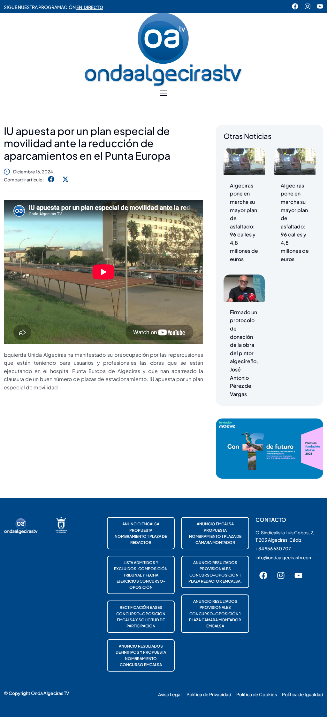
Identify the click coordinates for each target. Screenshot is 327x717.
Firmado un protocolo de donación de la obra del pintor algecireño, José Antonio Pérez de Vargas (244, 353)
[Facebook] (295, 6)
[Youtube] (320, 6)
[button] (163, 93)
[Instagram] (307, 6)
